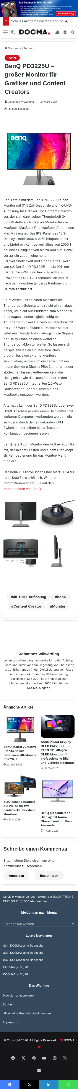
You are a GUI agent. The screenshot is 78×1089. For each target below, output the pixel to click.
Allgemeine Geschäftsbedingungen (27, 1013)
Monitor (59, 606)
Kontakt (8, 1004)
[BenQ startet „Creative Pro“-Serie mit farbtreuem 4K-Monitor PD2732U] (20, 729)
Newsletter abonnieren (19, 995)
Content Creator (27, 606)
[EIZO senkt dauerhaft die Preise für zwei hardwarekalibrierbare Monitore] (20, 786)
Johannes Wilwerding (21, 101)
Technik (29, 48)
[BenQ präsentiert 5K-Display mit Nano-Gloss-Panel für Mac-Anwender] (58, 792)
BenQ (62, 597)
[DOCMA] (34, 32)
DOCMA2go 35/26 (15, 967)
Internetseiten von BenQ (22, 489)
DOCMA (69, 1040)
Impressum (10, 1022)
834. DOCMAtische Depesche (23, 945)
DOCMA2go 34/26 (15, 974)
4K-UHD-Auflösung (29, 597)
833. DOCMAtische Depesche (23, 952)
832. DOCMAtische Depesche (23, 960)
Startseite (14, 48)
